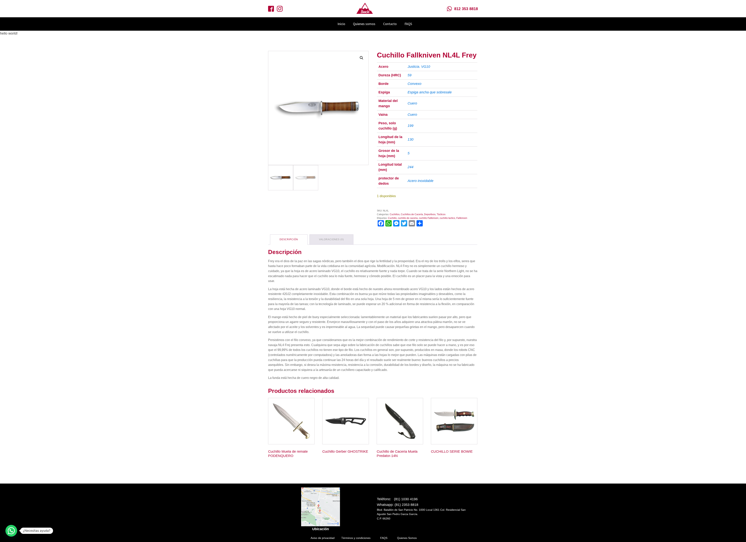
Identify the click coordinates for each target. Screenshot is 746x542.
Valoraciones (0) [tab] (331, 239)
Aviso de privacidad (323, 537)
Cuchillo (392, 218)
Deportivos (430, 214)
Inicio (341, 24)
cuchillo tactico (447, 218)
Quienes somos (364, 24)
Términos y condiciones (355, 537)
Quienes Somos (407, 537)
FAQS (408, 24)
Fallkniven (461, 218)
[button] (361, 57)
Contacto (390, 24)
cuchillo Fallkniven (428, 218)
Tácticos (441, 214)
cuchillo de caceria (408, 218)
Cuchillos (395, 214)
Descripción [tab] (289, 239)
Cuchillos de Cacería (412, 214)
